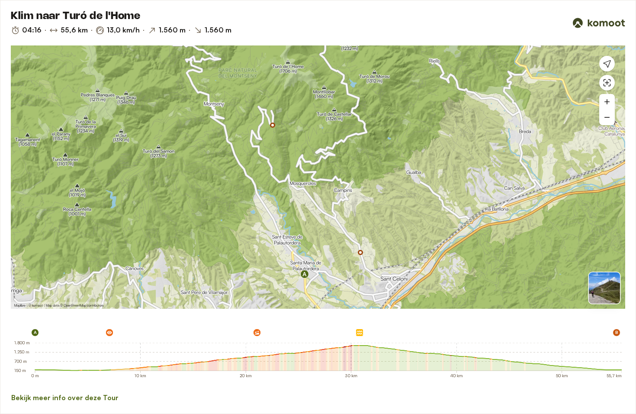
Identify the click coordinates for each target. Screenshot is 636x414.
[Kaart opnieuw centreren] (607, 83)
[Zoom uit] (607, 117)
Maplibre (20, 305)
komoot (37, 305)
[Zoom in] (607, 102)
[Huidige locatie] (607, 63)
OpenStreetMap (75, 305)
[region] (318, 177)
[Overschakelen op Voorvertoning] (604, 288)
